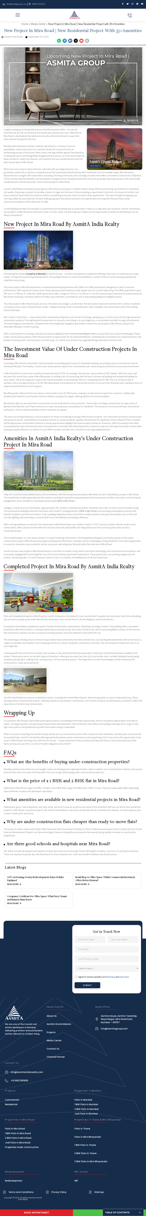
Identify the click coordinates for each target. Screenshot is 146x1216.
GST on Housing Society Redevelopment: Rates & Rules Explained (35, 878)
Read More (13, 884)
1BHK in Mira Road (65, 501)
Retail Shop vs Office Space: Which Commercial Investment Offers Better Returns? (105, 878)
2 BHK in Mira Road (88, 511)
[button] (59, 41)
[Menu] (17, 15)
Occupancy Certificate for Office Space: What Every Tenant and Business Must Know (37, 897)
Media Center (38, 24)
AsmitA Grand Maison (80, 334)
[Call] (130, 15)
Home (24, 24)
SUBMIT (87, 985)
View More (95, 166)
